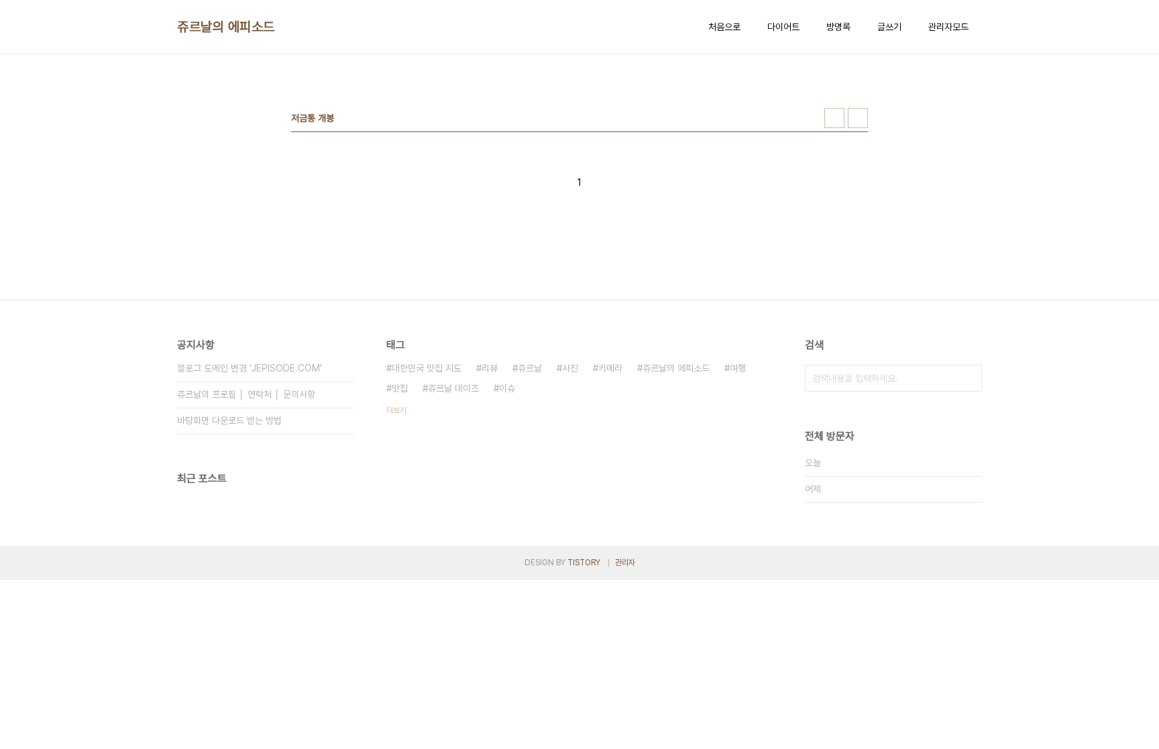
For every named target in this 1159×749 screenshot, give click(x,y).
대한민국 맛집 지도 (426, 368)
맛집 (400, 388)
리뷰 (490, 368)
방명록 (838, 26)
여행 (738, 368)
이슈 (507, 388)
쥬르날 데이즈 (453, 388)
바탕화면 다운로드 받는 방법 (229, 420)
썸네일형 (834, 118)
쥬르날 (530, 368)
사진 (570, 368)
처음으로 (724, 26)
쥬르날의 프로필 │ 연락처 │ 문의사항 (246, 394)
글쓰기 (889, 26)
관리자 (625, 562)
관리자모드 (948, 26)
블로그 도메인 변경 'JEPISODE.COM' (249, 368)
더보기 (396, 410)
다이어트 (783, 26)
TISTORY (583, 562)
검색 (968, 378)
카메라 (610, 368)
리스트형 (858, 118)
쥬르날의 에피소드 (226, 27)
